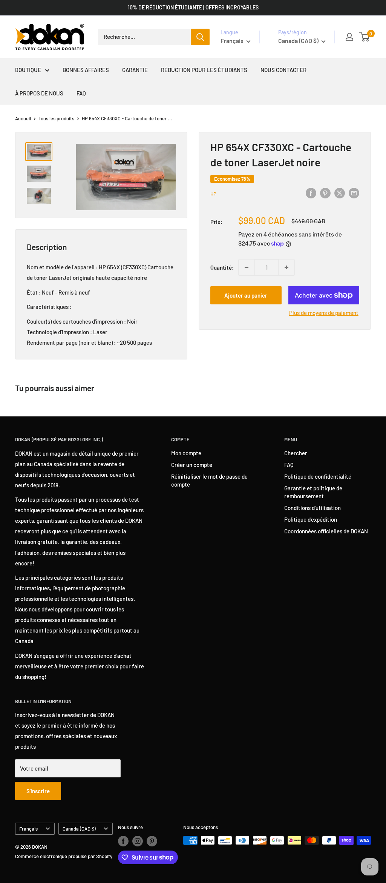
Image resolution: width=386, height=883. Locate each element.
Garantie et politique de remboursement (313, 492)
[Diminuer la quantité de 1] (246, 267)
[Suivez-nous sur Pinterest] (152, 841)
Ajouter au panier (245, 295)
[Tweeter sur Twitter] (339, 192)
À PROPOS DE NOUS (39, 93)
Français (28, 829)
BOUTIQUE (28, 69)
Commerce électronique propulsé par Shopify (63, 856)
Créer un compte (191, 464)
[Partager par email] (354, 192)
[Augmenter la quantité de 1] (286, 267)
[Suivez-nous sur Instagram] (137, 841)
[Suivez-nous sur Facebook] (123, 841)
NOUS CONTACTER (283, 69)
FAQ (81, 93)
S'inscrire (38, 791)
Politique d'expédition (310, 519)
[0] (364, 36)
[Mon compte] (349, 37)
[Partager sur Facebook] (311, 192)
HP (213, 194)
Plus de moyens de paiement (323, 312)
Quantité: (222, 267)
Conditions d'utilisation (312, 507)
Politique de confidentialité (317, 476)
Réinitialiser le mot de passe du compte (209, 480)
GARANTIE (135, 69)
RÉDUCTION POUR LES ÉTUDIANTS (204, 69)
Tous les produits (56, 118)
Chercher (295, 453)
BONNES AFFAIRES (86, 69)
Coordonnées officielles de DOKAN (326, 531)
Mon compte (186, 453)
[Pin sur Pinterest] (325, 192)
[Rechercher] (200, 37)
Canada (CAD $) (79, 829)
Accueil (23, 118)
